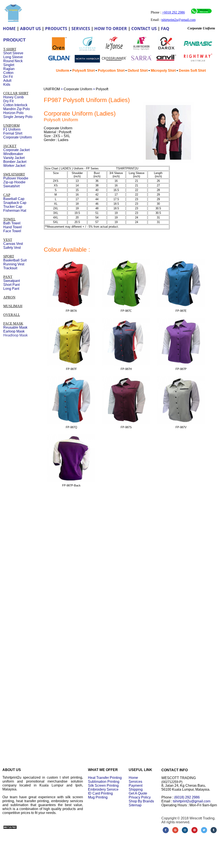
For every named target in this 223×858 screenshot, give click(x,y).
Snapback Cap (14, 203)
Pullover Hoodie (15, 178)
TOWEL (9, 219)
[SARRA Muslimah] (141, 61)
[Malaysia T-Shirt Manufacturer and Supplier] (114, 49)
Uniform (63, 70)
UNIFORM (11, 125)
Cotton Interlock (15, 105)
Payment (135, 785)
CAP (6, 195)
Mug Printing (98, 797)
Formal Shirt (12, 133)
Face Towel (12, 231)
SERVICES (80, 28)
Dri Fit (8, 76)
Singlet (8, 65)
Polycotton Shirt (111, 70)
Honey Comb (13, 97)
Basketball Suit (15, 260)
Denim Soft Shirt (192, 70)
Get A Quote (138, 793)
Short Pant (11, 285)
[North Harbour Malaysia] (87, 63)
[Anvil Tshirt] (166, 60)
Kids (6, 84)
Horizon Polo (13, 113)
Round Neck (13, 61)
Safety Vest (12, 247)
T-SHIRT (9, 49)
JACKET (10, 146)
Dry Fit (8, 101)
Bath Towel (11, 223)
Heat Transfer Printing (105, 778)
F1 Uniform (11, 129)
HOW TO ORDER (110, 28)
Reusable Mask (15, 327)
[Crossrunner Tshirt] (114, 63)
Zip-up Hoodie (14, 182)
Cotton (8, 73)
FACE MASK (13, 323)
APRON (9, 297)
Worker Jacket (14, 165)
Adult (7, 80)
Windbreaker (13, 154)
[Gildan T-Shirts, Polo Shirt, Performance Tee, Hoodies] (59, 62)
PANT (7, 277)
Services (135, 781)
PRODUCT (14, 39)
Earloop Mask (14, 331)
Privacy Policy (140, 797)
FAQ (165, 28)
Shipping (136, 789)
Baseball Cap (13, 199)
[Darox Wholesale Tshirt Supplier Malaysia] (166, 50)
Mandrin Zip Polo (16, 109)
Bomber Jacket (14, 162)
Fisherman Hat (14, 210)
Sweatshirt (11, 186)
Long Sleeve (13, 57)
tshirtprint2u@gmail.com (191, 801)
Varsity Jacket (14, 158)
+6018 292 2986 (173, 12)
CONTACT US (144, 28)
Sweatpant (11, 281)
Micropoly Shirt (163, 70)
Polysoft (102, 89)
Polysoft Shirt (83, 70)
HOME (9, 28)
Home (133, 778)
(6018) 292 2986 (187, 797)
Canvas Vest (13, 244)
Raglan (9, 69)
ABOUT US (30, 28)
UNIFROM (52, 89)
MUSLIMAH (12, 306)
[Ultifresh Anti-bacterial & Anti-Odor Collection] (87, 51)
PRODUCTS (56, 28)
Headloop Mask (15, 335)
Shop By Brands (141, 801)
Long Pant (11, 288)
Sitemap (135, 805)
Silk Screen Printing (103, 785)
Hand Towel (12, 227)
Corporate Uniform (78, 89)
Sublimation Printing (103, 781)
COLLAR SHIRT (16, 93)
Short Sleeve (13, 53)
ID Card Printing (100, 793)
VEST (7, 240)
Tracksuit (10, 268)
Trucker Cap (12, 206)
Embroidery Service (103, 789)
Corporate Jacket (16, 150)
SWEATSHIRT (14, 174)
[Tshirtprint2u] (13, 20)
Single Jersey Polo (17, 117)
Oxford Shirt (138, 70)
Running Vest (13, 264)
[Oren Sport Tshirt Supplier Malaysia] (59, 49)
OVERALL (11, 315)
